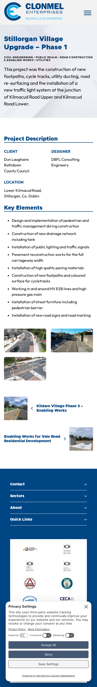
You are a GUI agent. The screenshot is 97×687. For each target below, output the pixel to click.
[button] (48, 484)
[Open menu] (88, 13)
